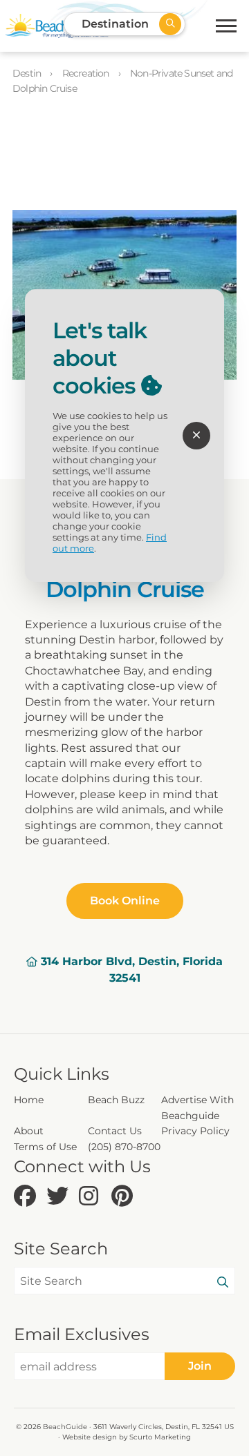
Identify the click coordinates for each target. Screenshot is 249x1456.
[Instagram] (91, 1197)
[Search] (222, 1282)
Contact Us (115, 1131)
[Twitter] (59, 1197)
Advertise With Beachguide (197, 1107)
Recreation (86, 73)
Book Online (125, 900)
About (29, 1131)
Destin (27, 73)
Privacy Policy (195, 1131)
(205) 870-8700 (124, 1146)
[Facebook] (26, 1197)
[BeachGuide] (57, 26)
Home (29, 1100)
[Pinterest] (124, 1197)
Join (200, 1365)
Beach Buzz (116, 1100)
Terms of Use (45, 1146)
